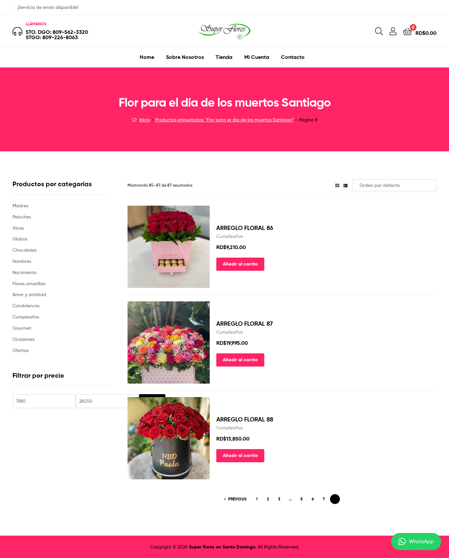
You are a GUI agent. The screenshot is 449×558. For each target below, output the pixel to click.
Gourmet (21, 328)
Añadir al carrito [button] (240, 264)
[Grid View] (337, 185)
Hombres (21, 261)
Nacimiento (24, 272)
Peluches (21, 216)
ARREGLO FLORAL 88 (244, 419)
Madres (20, 205)
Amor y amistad (29, 294)
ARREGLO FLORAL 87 (244, 323)
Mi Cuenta (256, 57)
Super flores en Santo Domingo (222, 547)
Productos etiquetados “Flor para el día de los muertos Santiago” (224, 119)
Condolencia (25, 305)
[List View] (345, 185)
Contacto (293, 57)
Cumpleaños (229, 236)
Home (147, 57)
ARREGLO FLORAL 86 (244, 228)
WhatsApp (421, 542)
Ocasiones (23, 339)
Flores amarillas (28, 283)
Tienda (224, 57)
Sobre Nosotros (185, 57)
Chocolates (24, 250)
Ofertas (20, 350)
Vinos (18, 228)
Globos (19, 238)
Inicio (144, 119)
